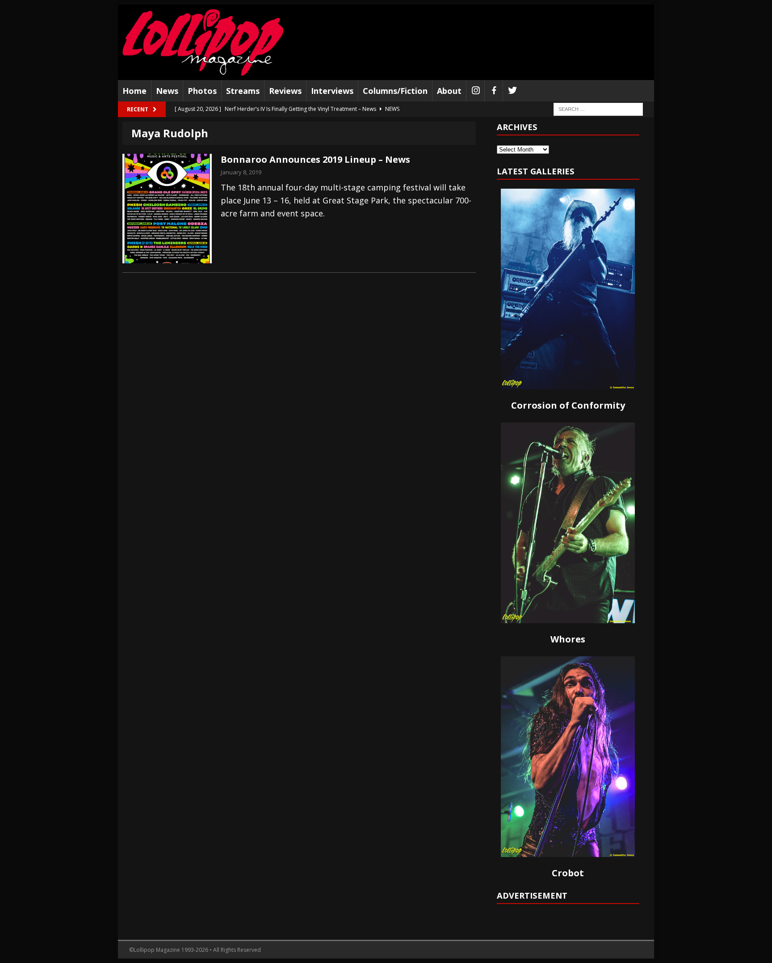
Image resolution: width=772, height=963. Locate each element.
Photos (202, 90)
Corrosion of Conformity (568, 405)
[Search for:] (598, 109)
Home (134, 90)
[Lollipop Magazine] (203, 42)
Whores (567, 639)
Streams (243, 90)
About (449, 90)
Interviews (332, 90)
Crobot (568, 873)
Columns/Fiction (395, 90)
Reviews (285, 90)
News (167, 90)
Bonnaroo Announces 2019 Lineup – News (315, 159)
